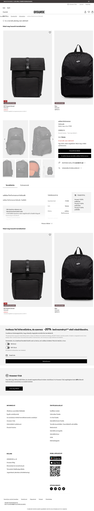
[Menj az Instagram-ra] (55, 488)
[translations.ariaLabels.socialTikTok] (63, 488)
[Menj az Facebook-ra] (51, 488)
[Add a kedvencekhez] (50, 32)
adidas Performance (64, 121)
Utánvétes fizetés (55, 414)
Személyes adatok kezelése (11, 499)
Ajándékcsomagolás (56, 431)
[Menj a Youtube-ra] (59, 488)
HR (11, 504)
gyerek (5, 12)
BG (5, 504)
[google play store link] (55, 458)
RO (17, 504)
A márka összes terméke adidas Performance (74, 156)
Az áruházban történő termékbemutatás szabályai (22, 417)
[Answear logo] (39, 12)
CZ (8, 504)
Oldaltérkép (49, 499)
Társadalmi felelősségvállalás (15, 469)
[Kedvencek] (89, 12)
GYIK (51, 437)
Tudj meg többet (14, 388)
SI (18, 504)
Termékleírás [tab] (10, 185)
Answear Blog (11, 462)
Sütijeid (41, 499)
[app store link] (55, 462)
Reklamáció (53, 427)
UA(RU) (24, 504)
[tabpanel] (47, 206)
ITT (50, 337)
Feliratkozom (46, 361)
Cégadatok (33, 499)
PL (15, 504)
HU (13, 504)
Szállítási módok (55, 411)
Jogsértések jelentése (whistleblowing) (18, 472)
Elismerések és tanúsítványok (15, 466)
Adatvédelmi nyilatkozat (14, 424)
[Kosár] (92, 12)
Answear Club (11, 421)
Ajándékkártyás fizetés (57, 421)
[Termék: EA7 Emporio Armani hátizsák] (27, 68)
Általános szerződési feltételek (16, 411)
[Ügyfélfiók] (85, 12)
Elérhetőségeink (54, 441)
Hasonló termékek (74, 151)
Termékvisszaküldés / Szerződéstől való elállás (64, 424)
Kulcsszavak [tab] (24, 185)
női (4, 8)
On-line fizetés (54, 417)
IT (14, 504)
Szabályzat (24, 499)
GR (10, 504)
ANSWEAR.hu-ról (12, 459)
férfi (8, 8)
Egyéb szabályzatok (13, 414)
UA (21, 504)
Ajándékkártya (54, 434)
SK (19, 504)
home (5, 16)
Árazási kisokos (11, 427)
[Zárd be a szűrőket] (88, 1)
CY (7, 504)
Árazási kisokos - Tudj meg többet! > (67, 133)
